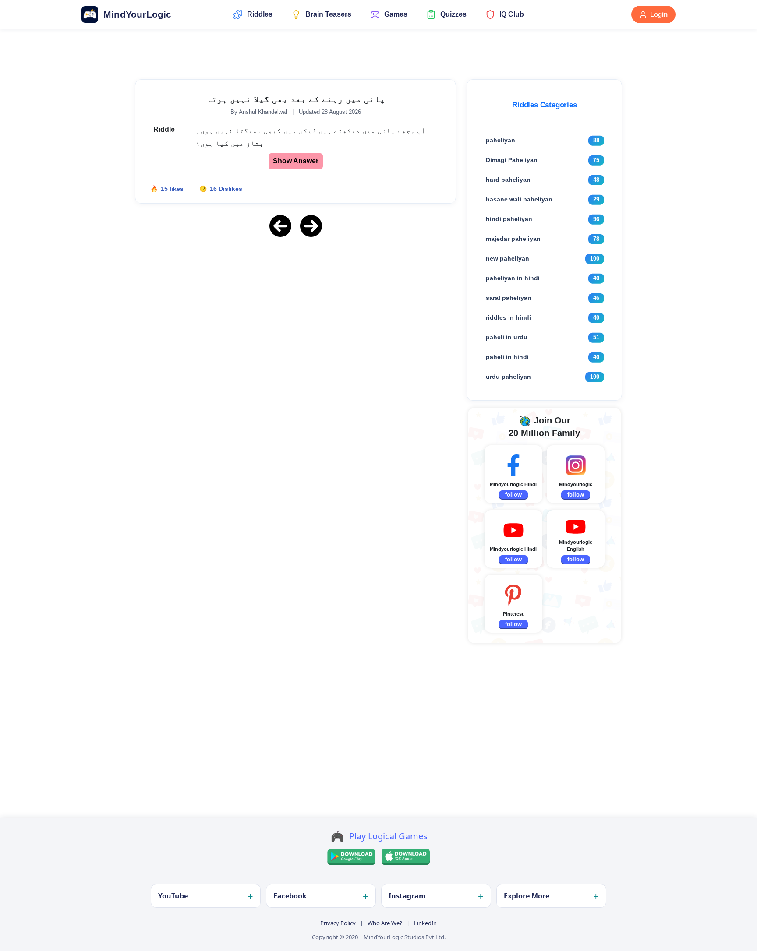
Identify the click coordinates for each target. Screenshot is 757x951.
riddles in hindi (508, 317)
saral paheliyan (508, 297)
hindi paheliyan (509, 218)
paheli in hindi (507, 356)
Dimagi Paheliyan (512, 159)
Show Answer (295, 161)
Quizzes (453, 14)
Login (659, 14)
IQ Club (511, 14)
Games (395, 14)
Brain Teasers (328, 14)
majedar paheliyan (513, 238)
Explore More (526, 896)
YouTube (173, 896)
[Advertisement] (295, 306)
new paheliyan (507, 258)
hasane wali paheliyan (519, 199)
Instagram (407, 896)
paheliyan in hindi (513, 278)
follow (513, 494)
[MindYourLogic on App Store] (406, 857)
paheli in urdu (506, 337)
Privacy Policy (338, 923)
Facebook (290, 896)
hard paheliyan (508, 179)
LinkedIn (425, 923)
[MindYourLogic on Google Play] (351, 857)
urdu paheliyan (508, 376)
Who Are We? (385, 923)
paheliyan (500, 140)
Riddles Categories (544, 105)
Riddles (259, 14)
